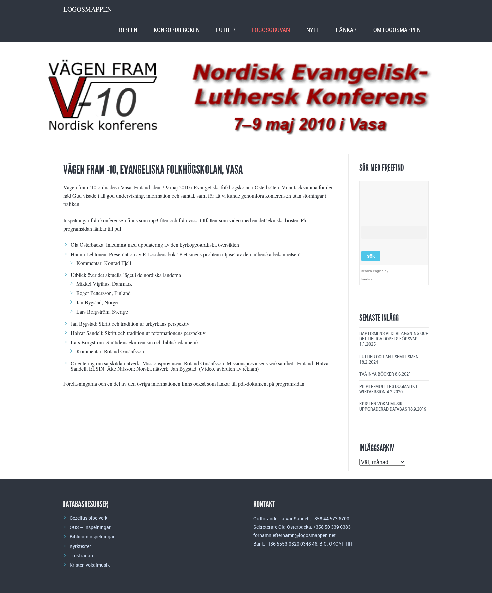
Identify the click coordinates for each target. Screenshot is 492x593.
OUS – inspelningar (90, 527)
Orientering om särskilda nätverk (105, 363)
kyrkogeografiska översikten (209, 244)
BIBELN (128, 30)
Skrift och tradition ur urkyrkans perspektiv (144, 323)
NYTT (312, 30)
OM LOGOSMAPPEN (397, 30)
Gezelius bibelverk (88, 518)
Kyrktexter (80, 546)
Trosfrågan (81, 555)
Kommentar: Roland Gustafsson (110, 351)
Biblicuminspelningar (92, 536)
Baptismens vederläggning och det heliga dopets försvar (394, 336)
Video (207, 368)
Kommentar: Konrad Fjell (103, 262)
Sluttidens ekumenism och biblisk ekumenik (152, 342)
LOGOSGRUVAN (271, 30)
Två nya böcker (376, 374)
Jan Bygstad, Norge (97, 302)
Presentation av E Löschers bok (142, 254)
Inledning (116, 244)
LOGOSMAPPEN (87, 9)
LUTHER (226, 30)
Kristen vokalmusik (90, 565)
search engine (372, 271)
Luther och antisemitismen (389, 356)
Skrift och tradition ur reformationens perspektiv (155, 332)
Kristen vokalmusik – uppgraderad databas (383, 406)
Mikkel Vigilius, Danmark (104, 283)
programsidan (77, 228)
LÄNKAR (346, 30)
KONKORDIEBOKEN (177, 30)
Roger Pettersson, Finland (103, 292)
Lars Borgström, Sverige (102, 311)
